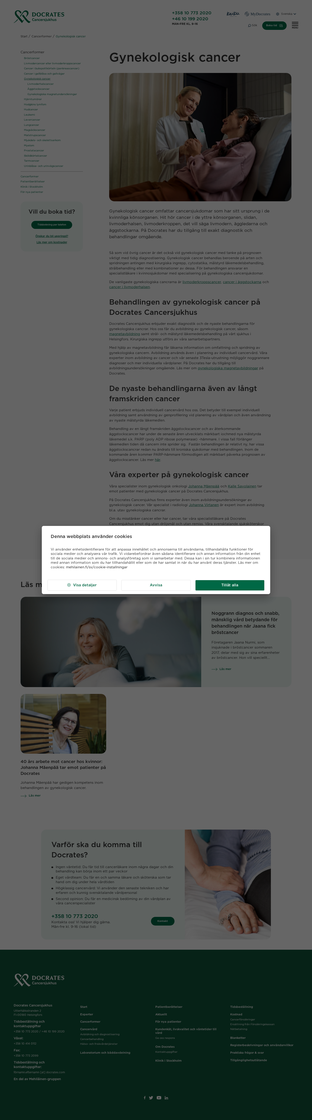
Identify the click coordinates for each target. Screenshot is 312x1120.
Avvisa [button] (156, 585)
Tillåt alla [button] (229, 585)
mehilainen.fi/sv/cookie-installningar (96, 567)
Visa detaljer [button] (85, 585)
